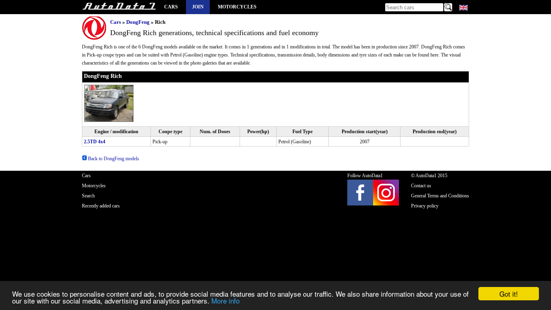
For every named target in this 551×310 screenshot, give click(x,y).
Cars (171, 7)
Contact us (421, 186)
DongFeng (138, 22)
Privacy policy (424, 206)
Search (88, 196)
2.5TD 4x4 (94, 142)
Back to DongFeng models (113, 158)
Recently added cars (101, 206)
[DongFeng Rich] (109, 120)
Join (198, 7)
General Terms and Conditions (440, 196)
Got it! (508, 294)
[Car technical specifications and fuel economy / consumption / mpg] (119, 7)
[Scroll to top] (519, 280)
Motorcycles (237, 7)
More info (225, 300)
